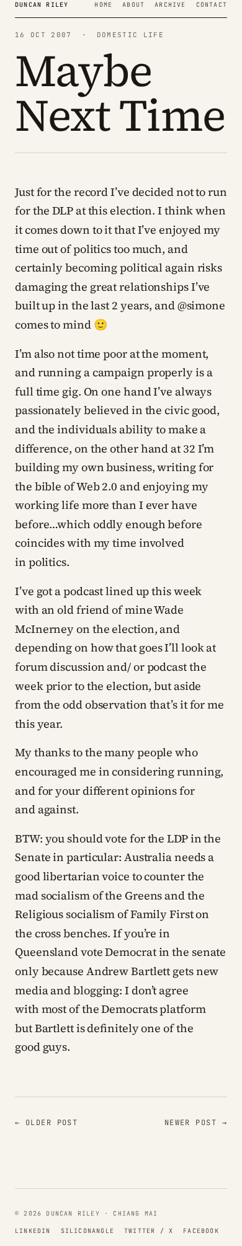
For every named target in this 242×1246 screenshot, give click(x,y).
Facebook (201, 1231)
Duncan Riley (41, 5)
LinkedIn (33, 1231)
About (133, 5)
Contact (211, 5)
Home (103, 5)
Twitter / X (148, 1231)
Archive (170, 5)
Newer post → (195, 1123)
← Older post (46, 1123)
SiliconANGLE (87, 1231)
